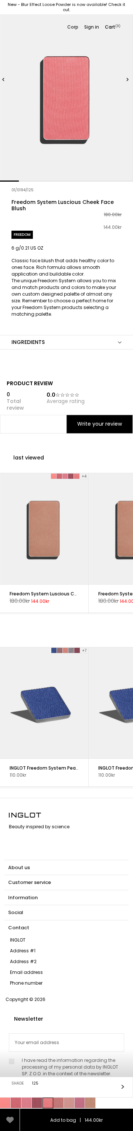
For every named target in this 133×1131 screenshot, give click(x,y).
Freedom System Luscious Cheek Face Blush (60, 593)
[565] (60, 650)
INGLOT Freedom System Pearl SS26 (50, 768)
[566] (66, 650)
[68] (5, 1103)
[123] (26, 1103)
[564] (54, 650)
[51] (90, 1103)
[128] (80, 1103)
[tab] (66, 290)
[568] (77, 650)
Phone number (26, 983)
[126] (58, 1103)
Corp (72, 27)
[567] (71, 650)
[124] (37, 1103)
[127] (69, 1103)
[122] (16, 1103)
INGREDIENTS (28, 342)
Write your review (99, 424)
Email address (26, 972)
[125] (47, 1103)
